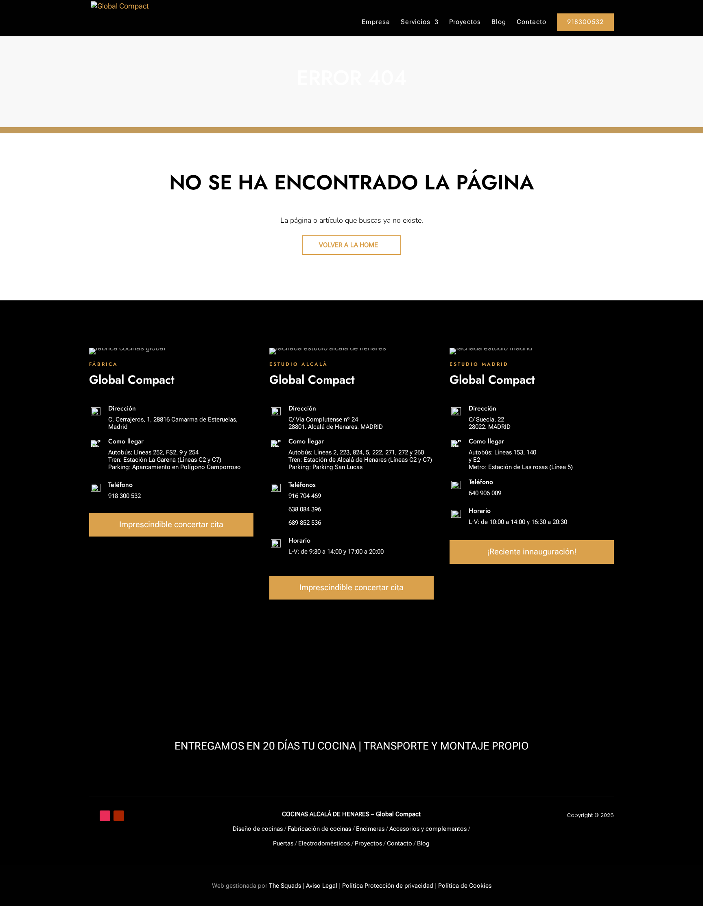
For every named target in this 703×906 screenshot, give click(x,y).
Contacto (531, 22)
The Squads (284, 885)
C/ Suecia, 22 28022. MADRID (490, 423)
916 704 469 (304, 496)
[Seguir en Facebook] (91, 815)
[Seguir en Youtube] (119, 815)
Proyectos (465, 22)
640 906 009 (485, 493)
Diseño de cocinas (258, 828)
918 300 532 (124, 496)
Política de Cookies (464, 885)
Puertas (283, 843)
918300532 (585, 21)
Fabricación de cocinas (319, 828)
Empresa (376, 22)
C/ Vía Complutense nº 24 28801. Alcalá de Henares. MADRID (335, 423)
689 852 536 (304, 522)
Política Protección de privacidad (387, 885)
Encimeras (370, 828)
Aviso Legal (321, 885)
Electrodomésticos (324, 843)
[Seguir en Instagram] (105, 815)
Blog (498, 22)
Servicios (415, 22)
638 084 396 (304, 509)
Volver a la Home (348, 245)
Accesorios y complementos (428, 828)
